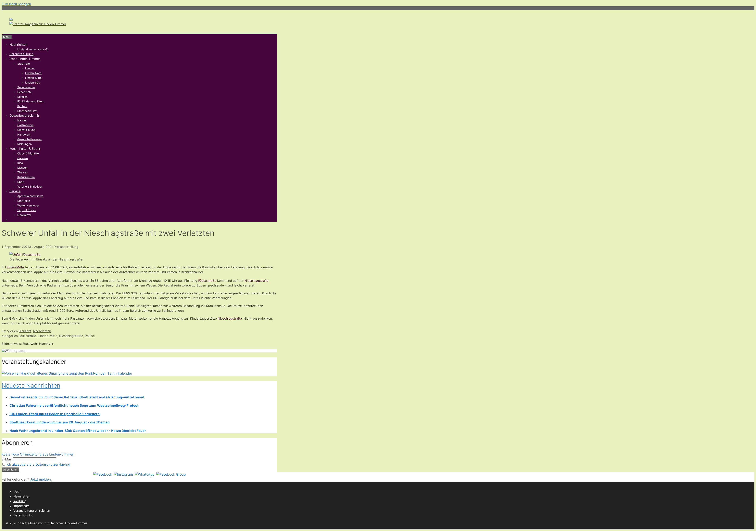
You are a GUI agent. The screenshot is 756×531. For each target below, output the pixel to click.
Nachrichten (18, 44)
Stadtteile (23, 63)
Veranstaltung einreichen (31, 510)
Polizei (90, 336)
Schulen (22, 96)
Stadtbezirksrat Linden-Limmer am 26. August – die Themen (59, 422)
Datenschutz (22, 515)
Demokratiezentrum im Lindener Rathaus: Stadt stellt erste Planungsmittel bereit (77, 397)
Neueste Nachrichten (31, 385)
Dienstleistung (26, 129)
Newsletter (24, 215)
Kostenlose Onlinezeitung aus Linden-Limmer (37, 454)
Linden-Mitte (33, 77)
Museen (22, 167)
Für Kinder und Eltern (30, 101)
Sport (20, 181)
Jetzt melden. (41, 479)
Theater (22, 172)
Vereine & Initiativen (30, 186)
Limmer (30, 68)
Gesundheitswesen (29, 139)
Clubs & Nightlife (28, 153)
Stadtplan (23, 200)
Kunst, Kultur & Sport (24, 149)
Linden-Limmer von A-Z (32, 49)
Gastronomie (25, 125)
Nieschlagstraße (257, 281)
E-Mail (7, 459)
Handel (21, 120)
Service (14, 191)
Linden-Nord (33, 73)
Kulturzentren (26, 177)
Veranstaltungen (21, 54)
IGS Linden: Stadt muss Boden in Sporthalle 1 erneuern (54, 414)
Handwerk (24, 134)
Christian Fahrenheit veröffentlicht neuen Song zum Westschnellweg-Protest (74, 405)
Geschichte (24, 92)
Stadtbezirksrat (27, 111)
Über (17, 492)
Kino (20, 163)
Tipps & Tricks (26, 210)
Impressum (21, 506)
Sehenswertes (26, 87)
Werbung (20, 501)
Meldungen (24, 144)
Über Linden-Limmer (24, 59)
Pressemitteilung (66, 247)
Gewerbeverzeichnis (24, 115)
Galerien (22, 158)
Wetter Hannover (28, 205)
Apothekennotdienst (30, 196)
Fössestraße (207, 281)
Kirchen (22, 106)
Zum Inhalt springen (16, 4)
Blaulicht (25, 331)
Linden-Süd (32, 82)
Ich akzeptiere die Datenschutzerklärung (38, 464)
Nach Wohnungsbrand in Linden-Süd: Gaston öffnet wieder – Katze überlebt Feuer (77, 431)
